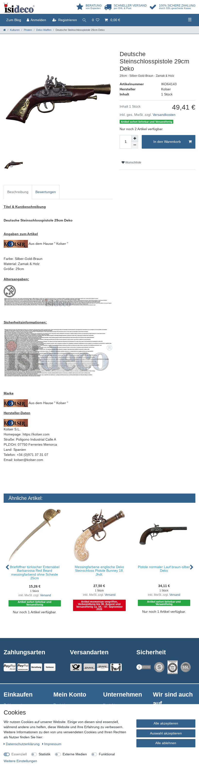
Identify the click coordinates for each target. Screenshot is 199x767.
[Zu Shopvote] (159, 667)
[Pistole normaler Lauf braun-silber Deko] (164, 535)
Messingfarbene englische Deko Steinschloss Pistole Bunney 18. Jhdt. (99, 570)
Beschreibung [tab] (17, 192)
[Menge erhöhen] (134, 138)
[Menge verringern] (134, 145)
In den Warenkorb (167, 142)
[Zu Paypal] (10, 667)
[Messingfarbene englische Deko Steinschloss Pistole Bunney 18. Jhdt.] (99, 535)
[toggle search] (84, 20)
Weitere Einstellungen (20, 761)
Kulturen (15, 29)
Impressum (52, 744)
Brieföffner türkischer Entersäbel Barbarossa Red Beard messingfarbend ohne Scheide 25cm (34, 572)
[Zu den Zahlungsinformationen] (36, 667)
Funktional (107, 754)
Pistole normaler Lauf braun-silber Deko (164, 568)
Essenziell (19, 754)
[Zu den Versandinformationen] (76, 667)
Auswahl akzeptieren (166, 733)
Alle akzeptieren (166, 723)
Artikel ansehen (37, 622)
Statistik (44, 754)
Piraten (28, 29)
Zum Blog (13, 20)
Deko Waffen (43, 29)
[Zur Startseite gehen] (4, 29)
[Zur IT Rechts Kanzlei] (143, 667)
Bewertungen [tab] (45, 192)
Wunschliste (132, 162)
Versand (45, 595)
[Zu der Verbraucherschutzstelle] (172, 667)
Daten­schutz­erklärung (23, 744)
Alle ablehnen (165, 743)
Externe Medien (75, 754)
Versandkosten (164, 115)
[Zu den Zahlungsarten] (50, 667)
